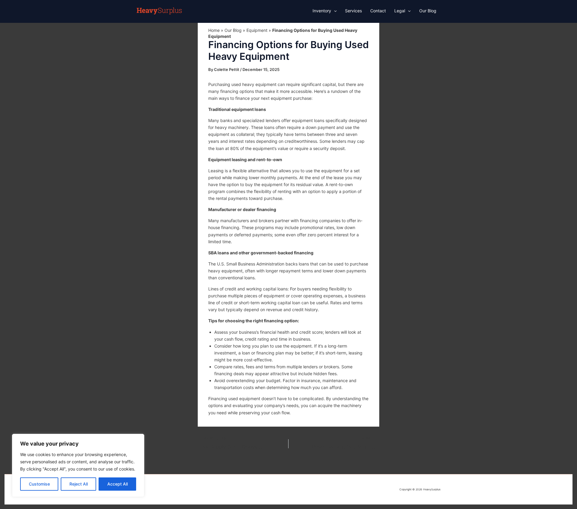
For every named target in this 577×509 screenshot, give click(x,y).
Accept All (117, 483)
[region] (78, 465)
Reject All (78, 483)
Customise (39, 483)
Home (214, 30)
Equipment (256, 30)
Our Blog (233, 30)
